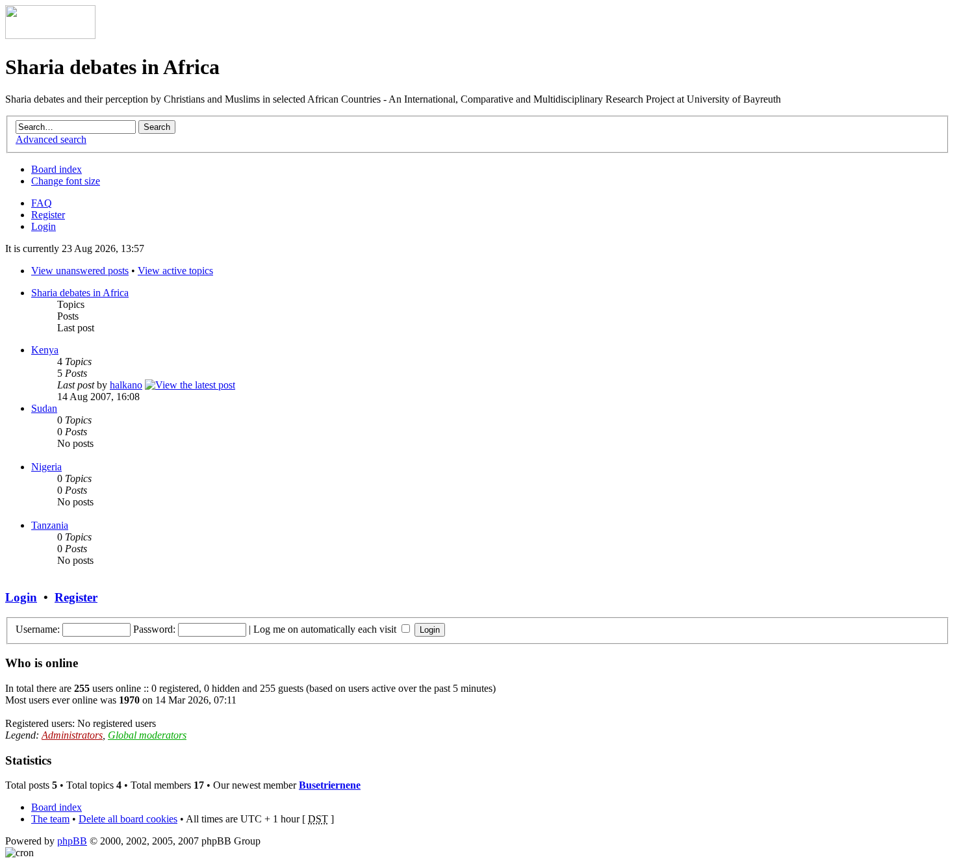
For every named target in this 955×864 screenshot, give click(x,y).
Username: (38, 629)
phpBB (72, 840)
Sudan (44, 408)
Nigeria (46, 466)
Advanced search (51, 139)
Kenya (44, 349)
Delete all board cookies (128, 818)
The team (50, 818)
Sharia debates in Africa (80, 292)
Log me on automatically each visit (326, 629)
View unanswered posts (80, 270)
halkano (126, 384)
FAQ (41, 203)
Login (43, 226)
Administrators (72, 735)
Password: (154, 629)
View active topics (175, 270)
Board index (56, 169)
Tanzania (49, 525)
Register (48, 214)
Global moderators (147, 735)
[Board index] (50, 35)
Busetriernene (330, 785)
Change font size (65, 180)
